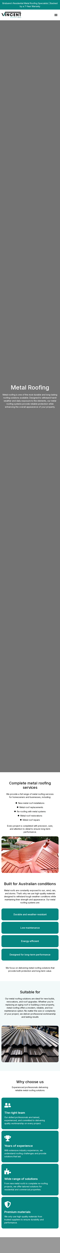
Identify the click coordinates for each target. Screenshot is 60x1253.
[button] (55, 15)
